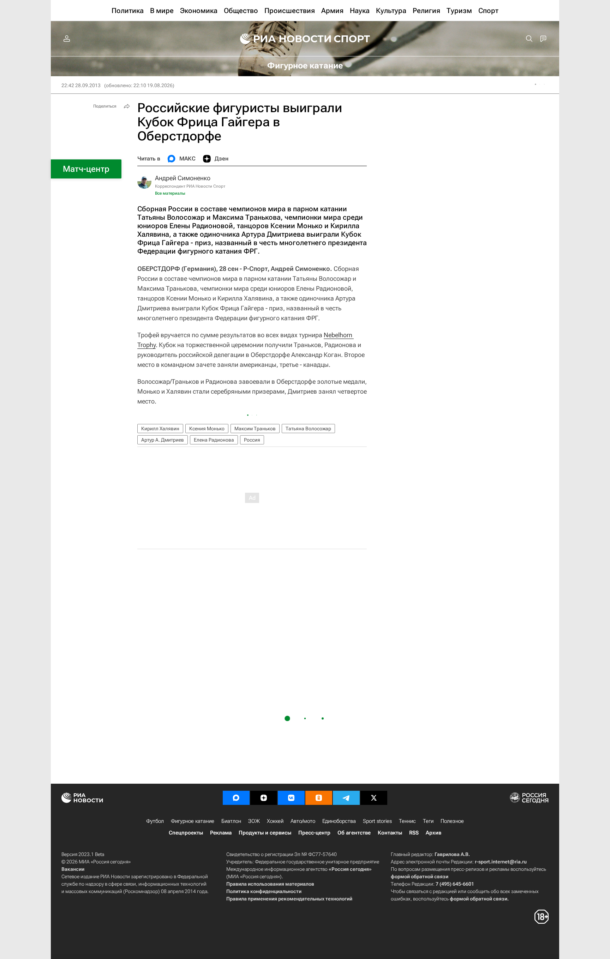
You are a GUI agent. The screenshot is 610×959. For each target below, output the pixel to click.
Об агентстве (354, 833)
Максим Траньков (255, 428)
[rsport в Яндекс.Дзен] (263, 798)
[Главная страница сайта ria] (281, 38)
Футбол (155, 821)
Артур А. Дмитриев (162, 440)
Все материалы (170, 193)
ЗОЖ (254, 821)
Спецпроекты (186, 833)
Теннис (407, 821)
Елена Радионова (214, 440)
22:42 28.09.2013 (81, 85)
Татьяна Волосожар (308, 428)
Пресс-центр (314, 833)
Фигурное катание (192, 821)
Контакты (390, 833)
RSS (414, 833)
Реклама (221, 833)
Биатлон (231, 821)
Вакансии (72, 869)
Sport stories (377, 821)
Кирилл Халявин (160, 428)
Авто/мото (303, 821)
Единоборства (339, 821)
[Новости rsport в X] (373, 798)
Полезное (452, 821)
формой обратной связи (419, 876)
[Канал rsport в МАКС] (236, 798)
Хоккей (275, 821)
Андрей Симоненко (182, 178)
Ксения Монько (207, 428)
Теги (428, 821)
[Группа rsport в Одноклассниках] (318, 798)
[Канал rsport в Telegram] (346, 798)
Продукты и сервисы (265, 833)
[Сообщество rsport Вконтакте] (291, 798)
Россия (252, 440)
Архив (433, 833)
